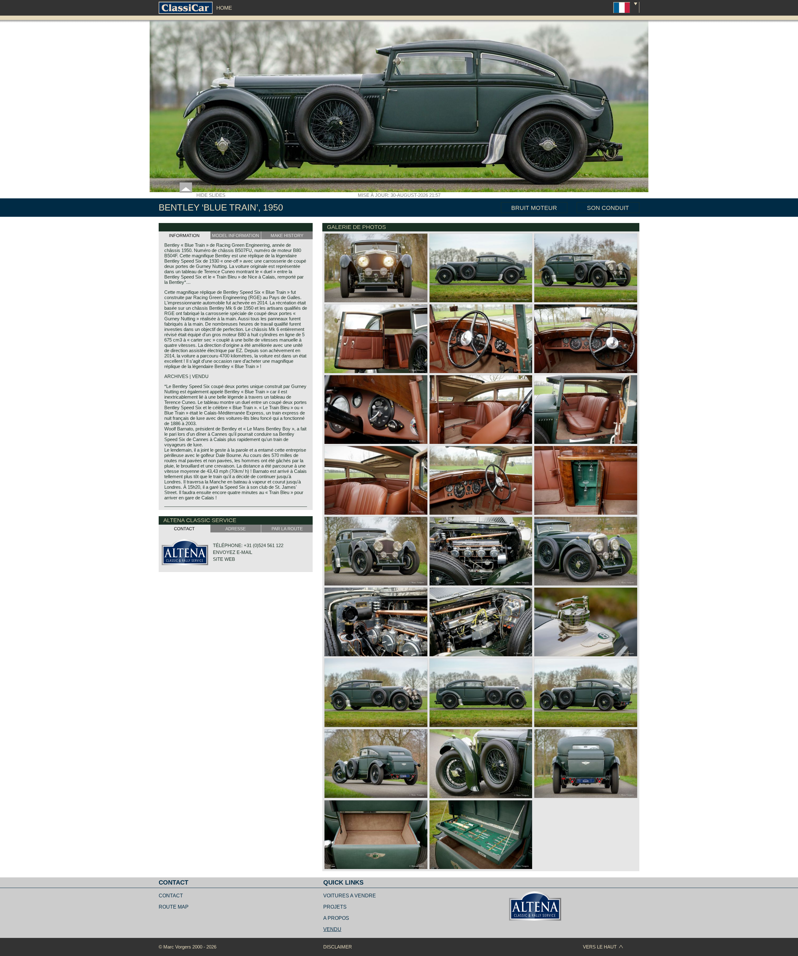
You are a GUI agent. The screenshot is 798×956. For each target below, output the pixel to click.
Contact (171, 895)
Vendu (332, 929)
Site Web (224, 559)
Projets (335, 907)
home (224, 8)
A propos (336, 918)
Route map (174, 907)
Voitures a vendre (349, 895)
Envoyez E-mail (232, 552)
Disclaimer (337, 946)
